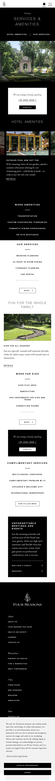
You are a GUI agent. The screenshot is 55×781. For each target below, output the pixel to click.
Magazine (12, 695)
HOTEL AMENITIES (17, 34)
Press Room (14, 685)
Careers (12, 637)
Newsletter (14, 700)
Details (11, 179)
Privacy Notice (12, 756)
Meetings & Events (21, 565)
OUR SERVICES (41, 34)
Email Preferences (17, 669)
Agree (27, 772)
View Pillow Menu (27, 504)
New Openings (15, 690)
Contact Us (13, 642)
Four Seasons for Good (20, 627)
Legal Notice (23, 756)
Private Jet (14, 716)
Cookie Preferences (27, 765)
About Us (12, 622)
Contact (27, 107)
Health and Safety (17, 632)
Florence (27, 13)
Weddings (17, 571)
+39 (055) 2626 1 (27, 100)
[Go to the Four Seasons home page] (4, 3)
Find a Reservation (17, 664)
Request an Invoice (17, 658)
